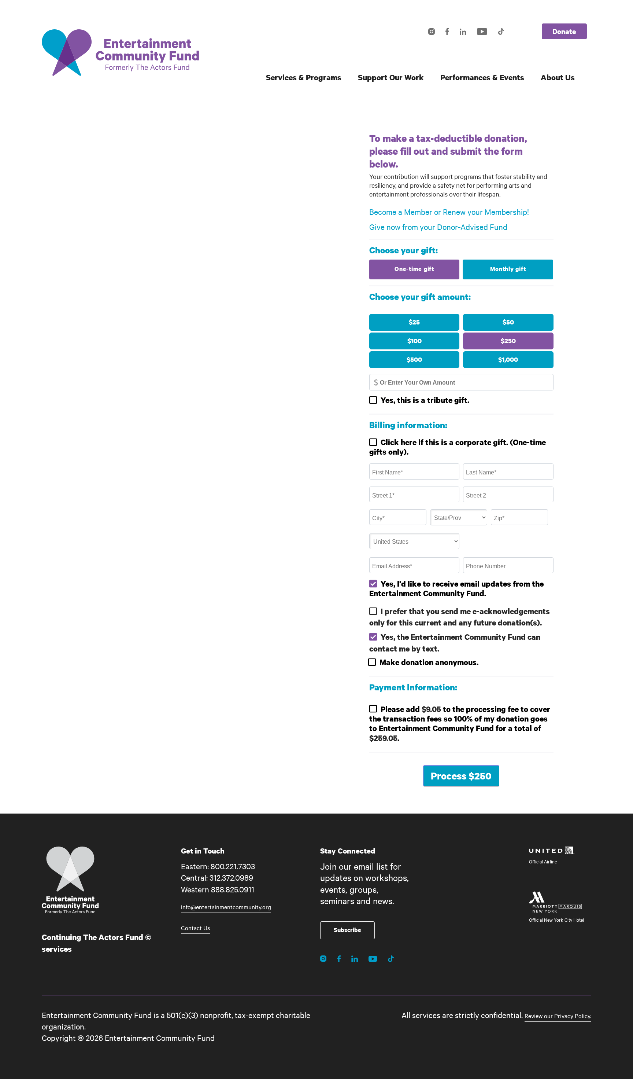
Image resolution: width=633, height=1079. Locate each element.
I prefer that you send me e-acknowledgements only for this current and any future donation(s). (459, 617)
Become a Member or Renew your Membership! (449, 211)
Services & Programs (303, 77)
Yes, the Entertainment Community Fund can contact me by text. (454, 642)
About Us (558, 77)
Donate (564, 31)
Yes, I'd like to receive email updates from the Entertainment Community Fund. (456, 588)
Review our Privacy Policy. (558, 1016)
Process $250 (461, 775)
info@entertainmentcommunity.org (226, 907)
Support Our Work (391, 77)
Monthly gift (508, 269)
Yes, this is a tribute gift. (425, 400)
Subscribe (347, 930)
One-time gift (414, 269)
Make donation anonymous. (429, 662)
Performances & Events (482, 77)
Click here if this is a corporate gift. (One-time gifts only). (457, 446)
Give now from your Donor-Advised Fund (438, 226)
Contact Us (195, 928)
